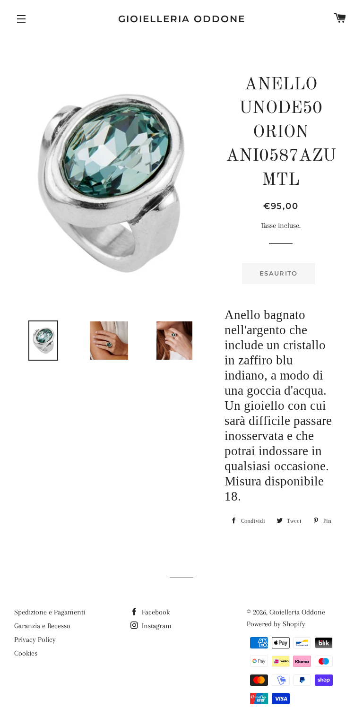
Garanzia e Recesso (42, 626)
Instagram (156, 626)
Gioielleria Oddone (181, 19)
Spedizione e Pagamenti (49, 612)
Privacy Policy (35, 639)
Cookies (25, 653)
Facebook (155, 612)
